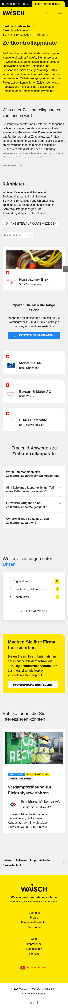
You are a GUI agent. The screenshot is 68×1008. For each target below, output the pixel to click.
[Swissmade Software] (34, 968)
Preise (34, 917)
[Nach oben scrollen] (63, 863)
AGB (34, 939)
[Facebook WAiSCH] (38, 1002)
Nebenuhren (35, 597)
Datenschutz (34, 948)
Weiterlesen (10, 165)
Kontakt (34, 953)
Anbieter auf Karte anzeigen (33, 223)
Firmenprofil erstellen (32, 684)
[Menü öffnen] (60, 12)
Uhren (9, 564)
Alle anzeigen (37, 611)
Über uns (34, 912)
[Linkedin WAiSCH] (32, 1002)
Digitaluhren (35, 581)
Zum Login (34, 927)
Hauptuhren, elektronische (35, 589)
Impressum (34, 944)
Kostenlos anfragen (35, 335)
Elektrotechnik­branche (50, 4)
